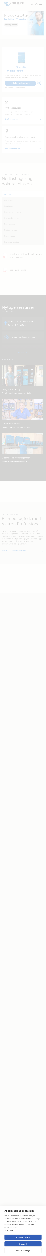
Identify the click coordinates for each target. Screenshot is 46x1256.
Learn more (9, 1230)
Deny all (23, 1244)
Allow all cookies (23, 1237)
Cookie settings (23, 1250)
